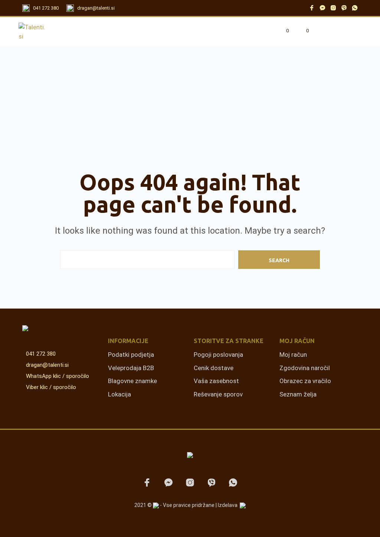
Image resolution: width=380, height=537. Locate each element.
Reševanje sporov (218, 394)
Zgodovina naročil (304, 368)
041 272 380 (46, 8)
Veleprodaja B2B (131, 368)
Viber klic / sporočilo (51, 387)
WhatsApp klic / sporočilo (57, 376)
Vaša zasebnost (216, 381)
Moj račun (293, 354)
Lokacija (119, 394)
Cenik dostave (213, 368)
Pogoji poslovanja (218, 354)
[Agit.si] (243, 505)
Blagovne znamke (132, 381)
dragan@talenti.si (96, 8)
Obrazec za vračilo (305, 381)
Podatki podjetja (131, 354)
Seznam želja (298, 394)
